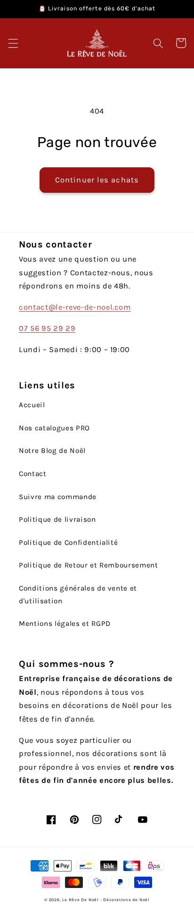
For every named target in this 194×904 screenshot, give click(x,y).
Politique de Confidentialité (68, 542)
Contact (33, 473)
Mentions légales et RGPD (65, 623)
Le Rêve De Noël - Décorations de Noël (106, 899)
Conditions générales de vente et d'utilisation (78, 594)
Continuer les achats (97, 179)
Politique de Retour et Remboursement (88, 565)
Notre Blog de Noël (52, 450)
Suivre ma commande (58, 497)
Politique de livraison (57, 519)
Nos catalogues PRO (54, 428)
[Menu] (12, 43)
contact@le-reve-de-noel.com (75, 307)
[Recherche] (158, 43)
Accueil (32, 405)
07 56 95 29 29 (47, 328)
